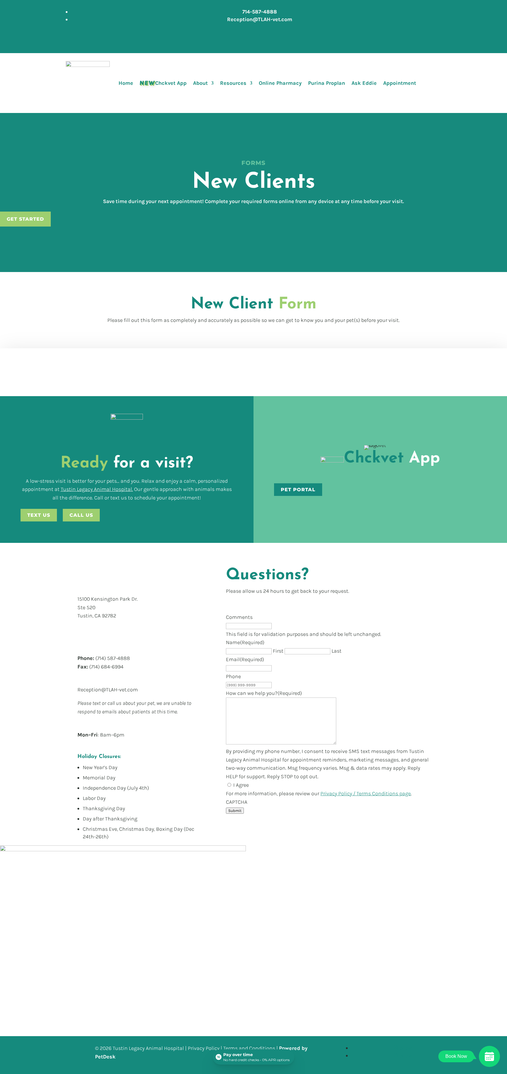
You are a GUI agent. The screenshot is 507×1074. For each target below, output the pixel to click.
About (200, 83)
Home (126, 83)
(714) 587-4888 (112, 658)
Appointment (399, 83)
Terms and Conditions (249, 1048)
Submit (234, 810)
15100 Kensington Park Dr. (107, 599)
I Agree (241, 785)
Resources (233, 83)
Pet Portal (298, 489)
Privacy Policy (203, 1048)
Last (337, 651)
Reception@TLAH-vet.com (107, 689)
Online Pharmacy (280, 83)
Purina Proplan (326, 83)
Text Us (38, 515)
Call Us (81, 515)
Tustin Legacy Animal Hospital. (97, 489)
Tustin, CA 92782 (96, 615)
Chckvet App (163, 83)
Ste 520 (86, 607)
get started (25, 219)
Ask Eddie (364, 83)
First (278, 651)
